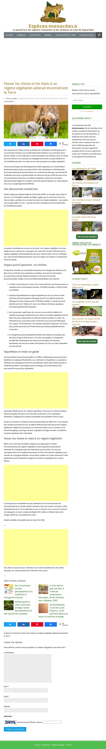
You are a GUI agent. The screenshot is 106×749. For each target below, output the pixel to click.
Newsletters (46, 745)
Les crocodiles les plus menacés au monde (86, 201)
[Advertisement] (53, 57)
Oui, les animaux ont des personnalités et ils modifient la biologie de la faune (18, 591)
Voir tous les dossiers (87, 237)
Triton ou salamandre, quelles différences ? (85, 286)
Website (7, 706)
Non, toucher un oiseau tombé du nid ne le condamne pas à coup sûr (86, 322)
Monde (48, 35)
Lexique (37, 745)
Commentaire (9, 653)
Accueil (9, 35)
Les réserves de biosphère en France (85, 184)
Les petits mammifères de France (84, 218)
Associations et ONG (65, 35)
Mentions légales (58, 745)
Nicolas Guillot (12, 98)
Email (6, 696)
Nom (5, 686)
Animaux (21, 35)
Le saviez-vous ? (86, 35)
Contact (69, 745)
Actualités (34, 35)
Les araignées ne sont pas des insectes (85, 303)
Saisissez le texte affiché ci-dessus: (30, 722)
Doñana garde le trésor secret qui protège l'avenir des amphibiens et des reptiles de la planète (18, 608)
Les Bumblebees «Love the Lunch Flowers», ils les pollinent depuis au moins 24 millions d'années (53, 611)
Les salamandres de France (84, 168)
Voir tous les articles (87, 341)
